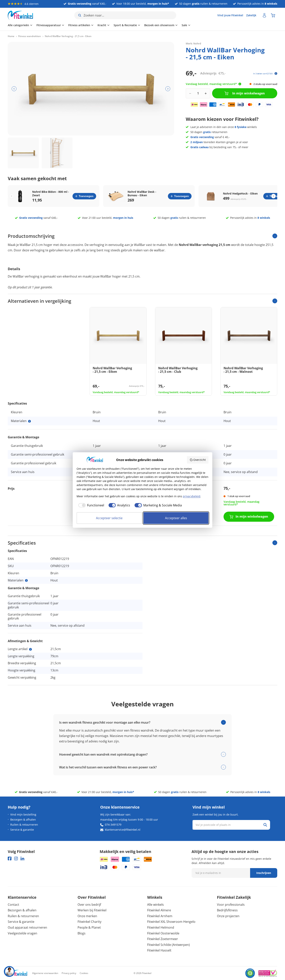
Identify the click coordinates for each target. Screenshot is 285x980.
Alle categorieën (18, 25)
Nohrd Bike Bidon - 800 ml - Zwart (50, 193)
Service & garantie (22, 829)
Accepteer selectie (109, 518)
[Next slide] (273, 196)
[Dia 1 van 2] (23, 153)
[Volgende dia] (167, 88)
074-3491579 (113, 824)
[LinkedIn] (22, 858)
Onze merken (87, 916)
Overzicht (199, 460)
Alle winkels (155, 904)
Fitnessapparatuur (48, 25)
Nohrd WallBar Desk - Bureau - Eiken (142, 193)
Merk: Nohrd (193, 43)
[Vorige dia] (14, 88)
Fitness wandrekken (29, 36)
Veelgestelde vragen (22, 933)
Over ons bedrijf (89, 904)
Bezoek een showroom (159, 25)
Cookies (84, 973)
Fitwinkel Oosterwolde (163, 933)
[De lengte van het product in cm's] (30, 649)
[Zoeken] (265, 825)
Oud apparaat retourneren (27, 927)
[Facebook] (9, 858)
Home (11, 36)
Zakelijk (251, 15)
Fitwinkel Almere (159, 910)
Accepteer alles (176, 518)
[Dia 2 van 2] (57, 153)
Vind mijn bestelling (23, 814)
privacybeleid (191, 496)
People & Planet (89, 927)
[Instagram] (16, 858)
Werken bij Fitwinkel (92, 910)
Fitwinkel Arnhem (159, 916)
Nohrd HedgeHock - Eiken (240, 193)
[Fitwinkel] (17, 973)
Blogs (82, 933)
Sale (184, 25)
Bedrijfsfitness (227, 910)
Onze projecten (228, 916)
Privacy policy (69, 973)
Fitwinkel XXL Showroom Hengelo (171, 921)
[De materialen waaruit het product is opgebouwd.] (29, 421)
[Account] (264, 15)
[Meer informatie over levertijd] (239, 84)
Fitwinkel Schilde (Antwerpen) (168, 945)
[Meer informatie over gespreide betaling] (276, 73)
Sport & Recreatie (125, 25)
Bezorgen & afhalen (23, 819)
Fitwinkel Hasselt (159, 950)
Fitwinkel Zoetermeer (162, 939)
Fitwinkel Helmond (160, 927)
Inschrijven (263, 873)
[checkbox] (90, 505)
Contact (13, 904)
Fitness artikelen (79, 25)
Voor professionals (231, 904)
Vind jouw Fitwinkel (230, 15)
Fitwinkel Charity (89, 921)
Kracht (102, 25)
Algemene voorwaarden (45, 973)
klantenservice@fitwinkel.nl (122, 829)
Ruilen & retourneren (24, 824)
